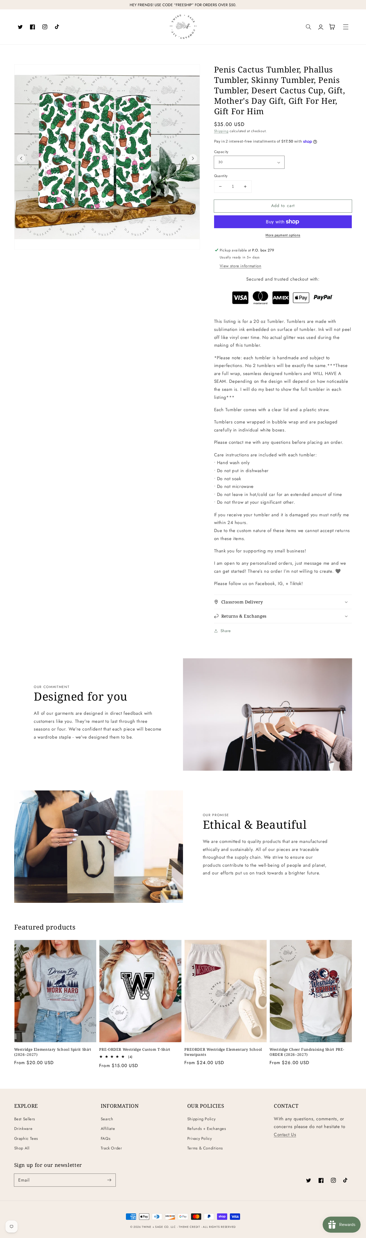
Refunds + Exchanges (206, 1129)
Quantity (221, 175)
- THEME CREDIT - (190, 1227)
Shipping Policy (201, 1119)
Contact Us (285, 1134)
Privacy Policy (199, 1138)
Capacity (221, 151)
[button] (308, 27)
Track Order (111, 1148)
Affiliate (108, 1129)
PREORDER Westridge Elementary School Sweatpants (223, 1052)
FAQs (106, 1138)
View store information (241, 266)
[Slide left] (21, 158)
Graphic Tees (26, 1138)
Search (107, 1119)
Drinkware (23, 1129)
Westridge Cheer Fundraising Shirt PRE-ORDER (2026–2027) (307, 1052)
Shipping (221, 131)
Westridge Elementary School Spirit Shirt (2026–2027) (52, 1052)
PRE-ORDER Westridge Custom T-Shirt (134, 1049)
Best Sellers (24, 1119)
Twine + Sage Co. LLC (159, 1227)
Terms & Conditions (205, 1148)
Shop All (21, 1148)
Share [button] (226, 631)
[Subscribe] (109, 1180)
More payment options (283, 235)
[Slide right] (193, 158)
